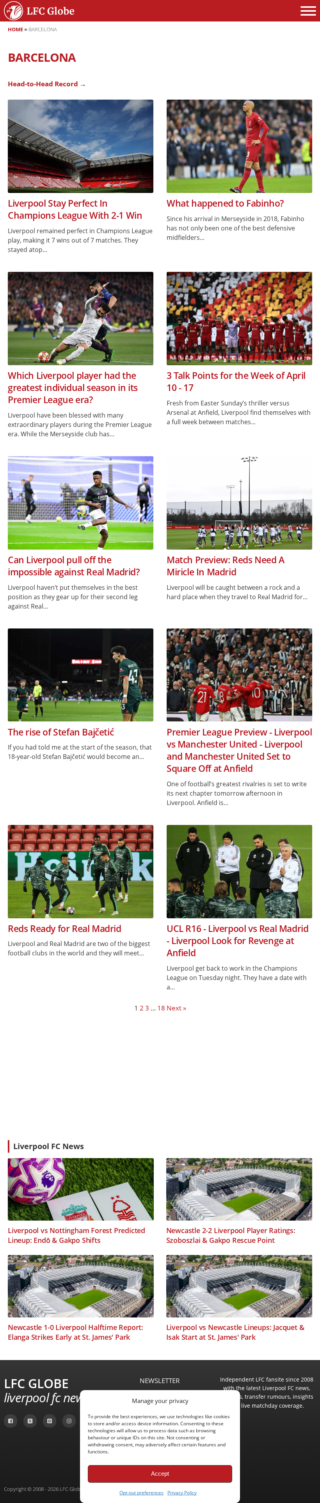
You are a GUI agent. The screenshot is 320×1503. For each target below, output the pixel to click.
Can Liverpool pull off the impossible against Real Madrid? (74, 566)
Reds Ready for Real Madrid (64, 929)
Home (15, 29)
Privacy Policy (182, 1492)
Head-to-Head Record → (47, 83)
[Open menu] (308, 11)
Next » (176, 1007)
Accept (160, 1473)
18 (161, 1007)
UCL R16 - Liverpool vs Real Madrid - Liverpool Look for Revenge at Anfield (237, 941)
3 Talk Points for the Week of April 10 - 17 (236, 382)
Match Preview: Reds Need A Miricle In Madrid (225, 566)
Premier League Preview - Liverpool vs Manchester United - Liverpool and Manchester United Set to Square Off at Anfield (239, 750)
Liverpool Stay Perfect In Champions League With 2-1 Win (75, 209)
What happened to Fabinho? (225, 203)
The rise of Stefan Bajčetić (61, 732)
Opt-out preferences (141, 1492)
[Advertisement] (160, 1075)
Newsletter (160, 1380)
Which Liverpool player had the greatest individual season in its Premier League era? (73, 388)
